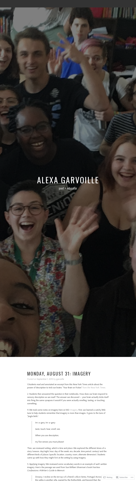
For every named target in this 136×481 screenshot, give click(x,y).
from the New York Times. (94, 387)
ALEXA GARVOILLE (68, 180)
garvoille (60, 379)
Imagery (73, 410)
